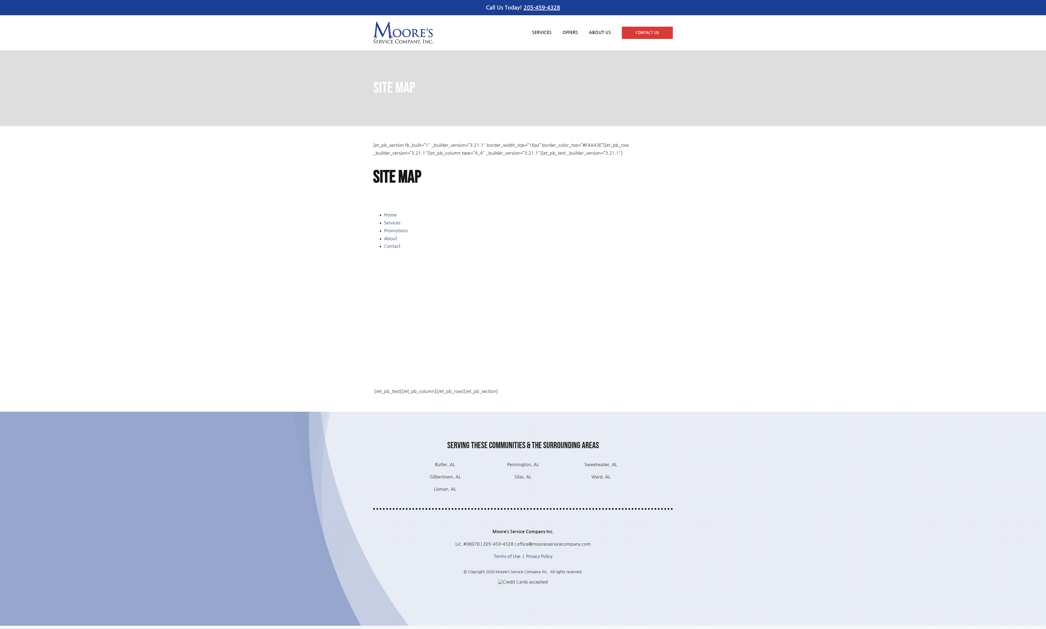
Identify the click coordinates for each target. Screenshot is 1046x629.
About (390, 238)
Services (392, 223)
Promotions (396, 230)
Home (390, 215)
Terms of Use (507, 556)
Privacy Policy (539, 556)
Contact (392, 246)
